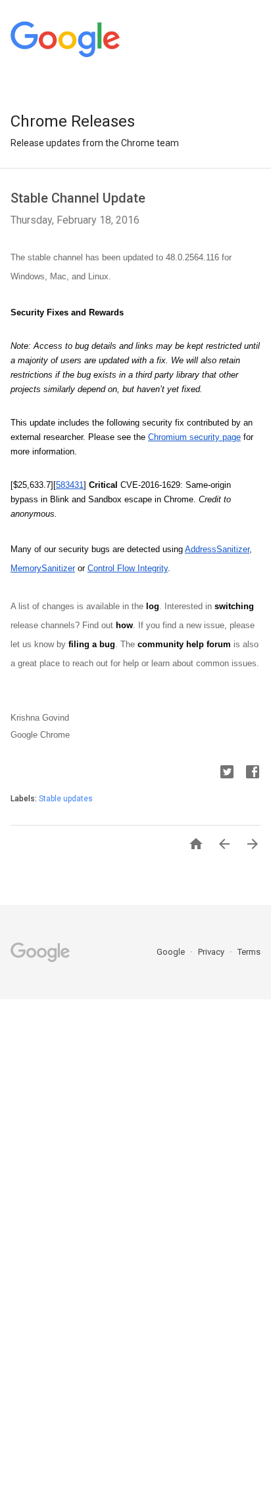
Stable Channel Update (78, 198)
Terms (248, 952)
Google (172, 952)
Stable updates (66, 798)
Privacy (212, 952)
